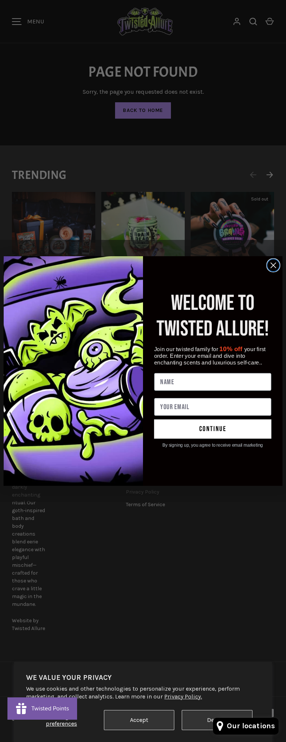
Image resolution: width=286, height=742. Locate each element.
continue (212, 429)
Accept (139, 719)
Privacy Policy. (183, 696)
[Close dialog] (273, 265)
